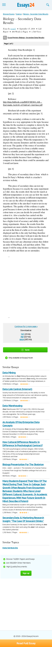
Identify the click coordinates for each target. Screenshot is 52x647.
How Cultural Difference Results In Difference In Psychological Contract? (22, 443)
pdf (22, 336)
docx (22, 339)
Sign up (26, 573)
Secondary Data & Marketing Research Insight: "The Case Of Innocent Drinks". (23, 519)
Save (27, 349)
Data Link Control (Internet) (17, 389)
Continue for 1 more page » (26, 326)
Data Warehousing (12, 405)
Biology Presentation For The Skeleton (23, 464)
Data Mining (9, 372)
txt (22, 334)
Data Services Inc (10, 547)
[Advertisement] (26, 286)
